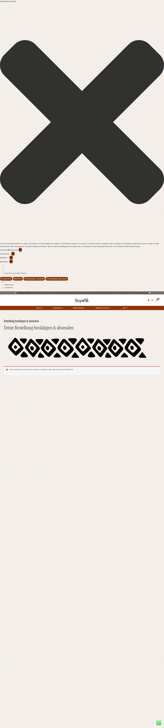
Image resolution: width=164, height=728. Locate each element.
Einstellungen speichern (56, 279)
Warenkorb (69, 369)
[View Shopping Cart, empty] (157, 300)
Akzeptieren (6, 279)
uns (131, 293)
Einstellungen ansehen (34, 279)
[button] (82, 122)
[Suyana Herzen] (145, 300)
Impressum (9, 287)
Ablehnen (18, 279)
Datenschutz (9, 285)
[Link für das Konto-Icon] (149, 300)
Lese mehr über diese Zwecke (15, 273)
